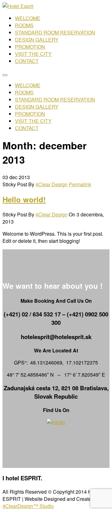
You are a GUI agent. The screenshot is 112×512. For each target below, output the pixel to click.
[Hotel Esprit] (17, 6)
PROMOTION (30, 46)
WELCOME (27, 18)
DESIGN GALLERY (36, 39)
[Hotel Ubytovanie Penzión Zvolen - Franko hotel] (56, 422)
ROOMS (24, 25)
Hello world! (24, 199)
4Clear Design (51, 184)
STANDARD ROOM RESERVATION (55, 32)
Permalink (80, 184)
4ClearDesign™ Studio (28, 506)
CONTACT (27, 61)
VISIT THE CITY (33, 53)
